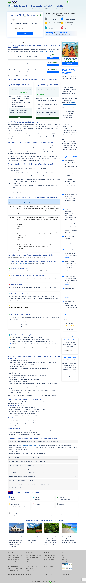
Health (44, 2)
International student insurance (33, 555)
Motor (49, 2)
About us (64, 557)
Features (53, 2)
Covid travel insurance (13, 570)
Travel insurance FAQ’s (49, 555)
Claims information (48, 566)
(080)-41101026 (36, 582)
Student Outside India (31, 568)
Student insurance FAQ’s (49, 557)
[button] (63, 324)
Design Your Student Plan (32, 557)
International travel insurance (15, 555)
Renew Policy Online (49, 559)
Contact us (64, 559)
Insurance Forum (30, 570)
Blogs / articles (47, 561)
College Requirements (31, 561)
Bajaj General (16, 42)
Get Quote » (53, 57)
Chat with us (53, 581)
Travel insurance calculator (14, 559)
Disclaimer (64, 555)
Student (39, 2)
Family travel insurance (13, 566)
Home (31, 2)
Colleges (28, 559)
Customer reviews (48, 564)
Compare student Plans (31, 566)
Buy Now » (20, 117)
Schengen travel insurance (14, 561)
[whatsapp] (68, 2)
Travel (34, 2)
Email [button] (45, 582)
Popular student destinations (33, 564)
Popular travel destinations (14, 564)
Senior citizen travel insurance (15, 568)
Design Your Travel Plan (13, 557)
